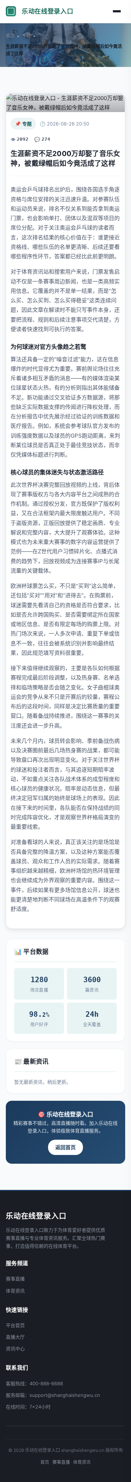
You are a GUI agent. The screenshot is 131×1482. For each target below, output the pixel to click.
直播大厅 (15, 1337)
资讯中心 (15, 1348)
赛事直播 (15, 1279)
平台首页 (15, 1325)
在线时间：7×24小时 (28, 1407)
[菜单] (118, 11)
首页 (10, 36)
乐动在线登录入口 (47, 11)
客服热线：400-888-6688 (34, 1383)
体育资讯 (15, 1291)
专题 (26, 36)
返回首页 (65, 1147)
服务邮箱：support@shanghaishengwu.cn (53, 1395)
